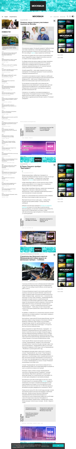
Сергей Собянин (29, 423)
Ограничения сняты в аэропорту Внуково (8, 178)
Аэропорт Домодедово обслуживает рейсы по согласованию (9, 112)
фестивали (29, 227)
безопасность (4, 89)
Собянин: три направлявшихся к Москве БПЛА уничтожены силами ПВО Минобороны (9, 160)
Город (29, 164)
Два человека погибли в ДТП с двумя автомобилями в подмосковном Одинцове (9, 166)
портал (33, 53)
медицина (26, 137)
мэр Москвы (4, 162)
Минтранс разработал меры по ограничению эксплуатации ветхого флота (9, 106)
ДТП (8, 66)
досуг (26, 227)
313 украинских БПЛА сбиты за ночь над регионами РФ (10, 154)
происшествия (4, 66)
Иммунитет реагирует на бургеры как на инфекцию (46, 220)
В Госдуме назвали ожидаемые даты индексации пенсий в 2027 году (9, 184)
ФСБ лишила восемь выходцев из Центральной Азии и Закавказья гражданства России (8, 87)
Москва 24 (38, 16)
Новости (6, 32)
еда (32, 227)
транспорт (3, 83)
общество (7, 138)
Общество (30, 20)
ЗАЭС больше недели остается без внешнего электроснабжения (8, 93)
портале (31, 180)
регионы (8, 72)
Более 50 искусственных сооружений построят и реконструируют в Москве (32, 415)
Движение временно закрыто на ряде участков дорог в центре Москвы (9, 60)
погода (7, 150)
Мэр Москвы (5, 35)
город (3, 56)
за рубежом (11, 66)
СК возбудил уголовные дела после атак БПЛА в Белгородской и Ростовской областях (10, 123)
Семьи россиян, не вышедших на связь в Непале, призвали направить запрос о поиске (10, 99)
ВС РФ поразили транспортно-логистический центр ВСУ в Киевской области (9, 130)
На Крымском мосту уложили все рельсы (31, 408)
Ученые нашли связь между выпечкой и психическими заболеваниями (31, 129)
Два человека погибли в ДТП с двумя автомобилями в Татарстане (9, 76)
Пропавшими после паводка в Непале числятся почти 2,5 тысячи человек (9, 173)
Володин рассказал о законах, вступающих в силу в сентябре (8, 136)
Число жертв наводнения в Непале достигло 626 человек (9, 189)
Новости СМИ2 (23, 156)
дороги (38, 423)
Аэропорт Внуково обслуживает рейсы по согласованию (9, 195)
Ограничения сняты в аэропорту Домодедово (8, 81)
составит (44, 381)
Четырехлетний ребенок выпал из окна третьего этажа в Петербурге (9, 70)
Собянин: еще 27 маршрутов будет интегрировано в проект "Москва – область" (9, 48)
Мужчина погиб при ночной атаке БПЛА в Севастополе (10, 118)
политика (3, 132)
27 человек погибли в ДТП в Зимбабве (9, 65)
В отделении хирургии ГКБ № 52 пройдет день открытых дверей (46, 129)
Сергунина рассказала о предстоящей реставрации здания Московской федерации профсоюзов (9, 54)
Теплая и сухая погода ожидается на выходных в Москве (9, 148)
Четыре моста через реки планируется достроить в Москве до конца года (46, 409)
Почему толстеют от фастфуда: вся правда (31, 219)
